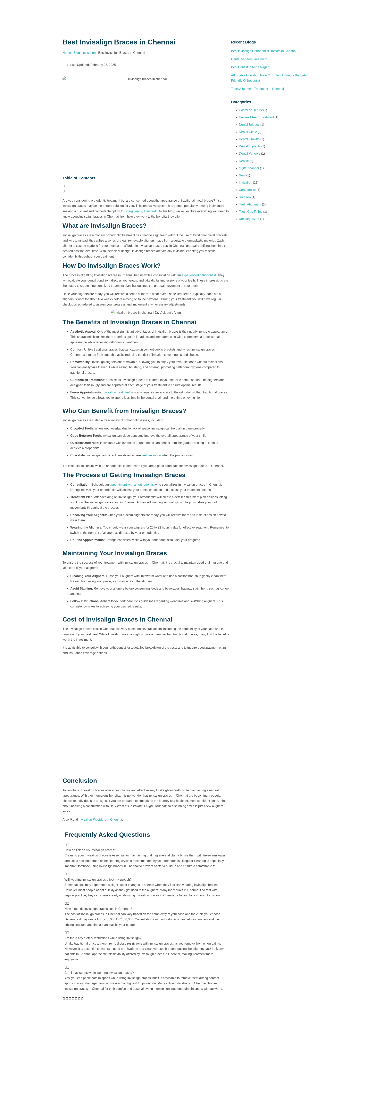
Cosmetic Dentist (250, 110)
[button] (145, 186)
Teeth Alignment (250, 204)
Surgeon (245, 197)
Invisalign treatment (116, 392)
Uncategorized (249, 218)
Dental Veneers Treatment (249, 59)
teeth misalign (151, 455)
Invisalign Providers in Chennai (100, 819)
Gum (242, 175)
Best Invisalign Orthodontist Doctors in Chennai (263, 51)
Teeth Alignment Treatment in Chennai (257, 88)
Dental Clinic (248, 132)
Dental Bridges (249, 124)
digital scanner (249, 168)
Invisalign (89, 52)
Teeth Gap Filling (250, 211)
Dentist (244, 161)
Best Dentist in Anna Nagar (250, 67)
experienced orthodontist (199, 275)
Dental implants (250, 146)
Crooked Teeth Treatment (256, 117)
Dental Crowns (249, 139)
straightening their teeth (141, 211)
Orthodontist (247, 189)
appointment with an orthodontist (132, 484)
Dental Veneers (249, 153)
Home (66, 52)
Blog (76, 52)
